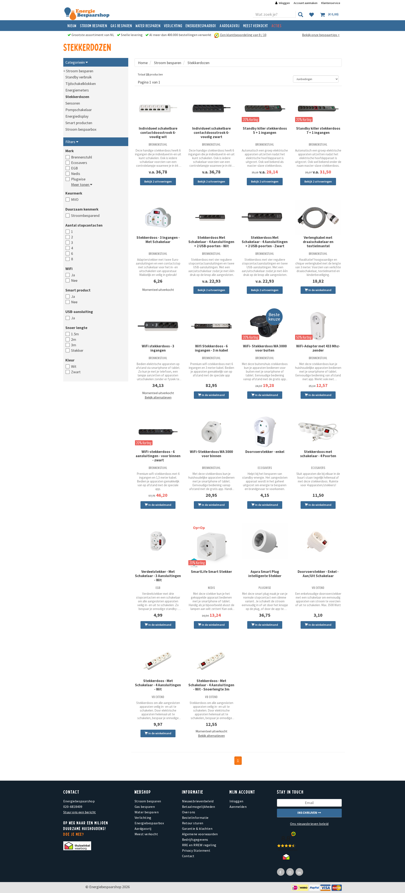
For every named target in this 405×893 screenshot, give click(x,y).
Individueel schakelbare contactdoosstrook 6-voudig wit (158, 132)
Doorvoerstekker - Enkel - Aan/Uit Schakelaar (318, 573)
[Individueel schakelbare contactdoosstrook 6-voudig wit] (158, 108)
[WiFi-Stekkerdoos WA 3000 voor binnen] (211, 432)
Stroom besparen (93, 25)
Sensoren (72, 103)
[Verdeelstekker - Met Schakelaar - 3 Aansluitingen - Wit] (158, 541)
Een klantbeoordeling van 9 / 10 (243, 35)
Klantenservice (330, 3)
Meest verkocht (255, 25)
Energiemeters (77, 90)
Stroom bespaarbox (80, 129)
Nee (74, 280)
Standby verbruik (78, 77)
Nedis (75, 173)
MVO (74, 199)
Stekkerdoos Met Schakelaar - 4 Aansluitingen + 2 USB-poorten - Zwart (265, 241)
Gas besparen (121, 25)
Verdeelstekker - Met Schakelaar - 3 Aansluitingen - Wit (158, 575)
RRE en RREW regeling (199, 845)
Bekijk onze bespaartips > (321, 35)
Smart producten (78, 122)
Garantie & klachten (197, 828)
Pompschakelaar (78, 109)
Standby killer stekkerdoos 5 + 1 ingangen (265, 130)
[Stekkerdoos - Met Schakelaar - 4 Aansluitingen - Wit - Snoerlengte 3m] (211, 661)
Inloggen (284, 3)
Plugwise (78, 179)
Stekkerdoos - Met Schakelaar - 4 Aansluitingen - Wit (158, 685)
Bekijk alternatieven (158, 397)
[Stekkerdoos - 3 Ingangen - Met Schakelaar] (158, 217)
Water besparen (148, 25)
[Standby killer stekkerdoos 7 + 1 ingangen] (318, 108)
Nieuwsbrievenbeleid (198, 801)
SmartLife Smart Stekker (211, 571)
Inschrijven (307, 813)
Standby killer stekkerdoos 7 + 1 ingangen (318, 130)
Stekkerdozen (77, 96)
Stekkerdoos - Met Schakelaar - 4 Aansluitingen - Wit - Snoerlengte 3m (211, 685)
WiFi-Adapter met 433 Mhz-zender (318, 348)
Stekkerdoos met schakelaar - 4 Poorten (318, 453)
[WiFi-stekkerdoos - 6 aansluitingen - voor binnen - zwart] (158, 432)
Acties (276, 25)
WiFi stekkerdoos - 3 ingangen (158, 348)
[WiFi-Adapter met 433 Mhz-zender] (318, 326)
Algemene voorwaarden (200, 834)
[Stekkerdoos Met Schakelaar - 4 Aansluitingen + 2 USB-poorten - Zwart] (265, 217)
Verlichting (173, 25)
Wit (73, 366)
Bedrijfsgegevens (195, 839)
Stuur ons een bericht (79, 812)
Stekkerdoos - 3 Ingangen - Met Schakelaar (158, 239)
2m (73, 339)
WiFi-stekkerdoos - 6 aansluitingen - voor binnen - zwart (158, 455)
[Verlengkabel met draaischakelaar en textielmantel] (318, 217)
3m (73, 345)
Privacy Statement (196, 850)
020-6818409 (72, 806)
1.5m (75, 334)
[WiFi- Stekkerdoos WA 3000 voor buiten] (265, 326)
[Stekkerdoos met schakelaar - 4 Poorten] (318, 432)
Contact (188, 856)
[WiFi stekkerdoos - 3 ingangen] (158, 326)
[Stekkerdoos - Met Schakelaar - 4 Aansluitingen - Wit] (158, 661)
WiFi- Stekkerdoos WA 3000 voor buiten (265, 348)
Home (143, 62)
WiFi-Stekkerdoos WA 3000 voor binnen (211, 453)
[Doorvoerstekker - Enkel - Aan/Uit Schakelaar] (318, 541)
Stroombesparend (85, 215)
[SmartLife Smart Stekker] (211, 546)
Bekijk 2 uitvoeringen (158, 181)
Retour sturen (192, 823)
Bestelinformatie (195, 817)
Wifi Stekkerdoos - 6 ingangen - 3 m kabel (211, 348)
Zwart (76, 372)
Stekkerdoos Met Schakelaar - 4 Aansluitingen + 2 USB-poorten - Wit (211, 241)
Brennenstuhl (81, 157)
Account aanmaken (306, 3)
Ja (73, 275)
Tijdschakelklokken (80, 83)
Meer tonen (80, 184)
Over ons (188, 812)
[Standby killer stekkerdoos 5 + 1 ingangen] (265, 108)
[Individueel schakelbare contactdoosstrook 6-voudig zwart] (211, 108)
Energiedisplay (76, 116)
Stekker (77, 350)
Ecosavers (79, 162)
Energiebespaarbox (201, 25)
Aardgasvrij (230, 25)
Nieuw (72, 25)
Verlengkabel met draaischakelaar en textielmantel (318, 241)
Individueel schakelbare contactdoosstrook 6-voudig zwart (211, 132)
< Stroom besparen (78, 70)
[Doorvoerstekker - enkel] (265, 432)
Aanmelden (238, 806)
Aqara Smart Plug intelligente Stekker (264, 573)
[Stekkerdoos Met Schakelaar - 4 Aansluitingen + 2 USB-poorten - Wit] (211, 217)
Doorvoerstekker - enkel (264, 451)
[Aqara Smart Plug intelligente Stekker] (265, 541)
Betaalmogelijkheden (198, 806)
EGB (74, 168)
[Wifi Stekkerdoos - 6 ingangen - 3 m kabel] (211, 326)
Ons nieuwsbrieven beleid (309, 824)
